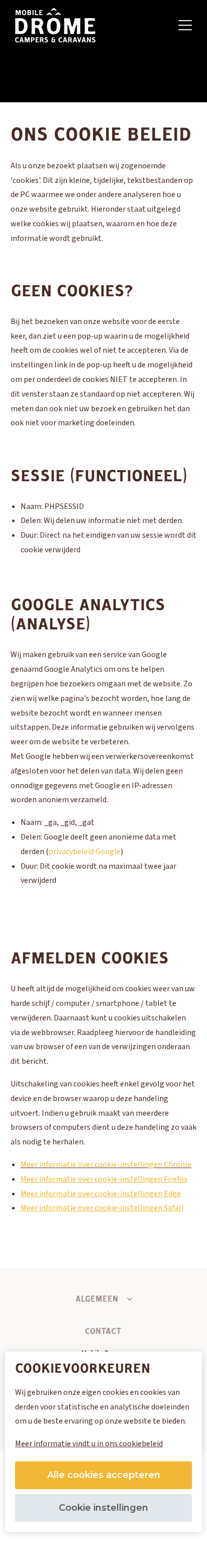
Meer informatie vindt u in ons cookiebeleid (89, 1443)
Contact (103, 1331)
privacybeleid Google (85, 851)
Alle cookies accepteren (103, 1475)
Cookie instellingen (103, 1507)
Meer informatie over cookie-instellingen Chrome (106, 1164)
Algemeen (96, 1299)
